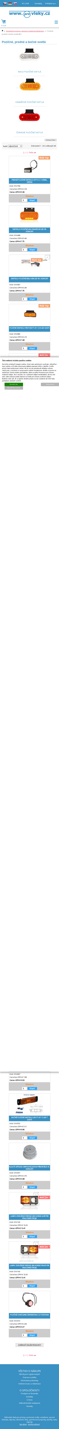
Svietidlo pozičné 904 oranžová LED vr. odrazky (29, 230)
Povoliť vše (14, 384)
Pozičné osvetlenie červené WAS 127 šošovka (29, 1315)
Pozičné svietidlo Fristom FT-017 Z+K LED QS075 (29, 328)
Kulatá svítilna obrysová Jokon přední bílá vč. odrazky (29, 1168)
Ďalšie (31, 152)
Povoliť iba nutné (13, 388)
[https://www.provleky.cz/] (29, 15)
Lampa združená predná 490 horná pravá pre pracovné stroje (29, 1266)
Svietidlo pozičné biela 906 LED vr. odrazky (29, 278)
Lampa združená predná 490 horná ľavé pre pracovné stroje (30, 1217)
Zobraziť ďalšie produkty (29, 1345)
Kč (23, 3)
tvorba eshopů (34, 1424)
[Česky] (4, 3)
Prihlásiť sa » (50, 3)
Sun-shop (23, 1424)
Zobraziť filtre (50, 140)
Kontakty (38, 3)
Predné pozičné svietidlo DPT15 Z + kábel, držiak (29, 181)
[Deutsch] (10, 3)
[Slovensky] (15, 3)
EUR (27, 3)
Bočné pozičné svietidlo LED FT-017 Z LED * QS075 (29, 1118)
